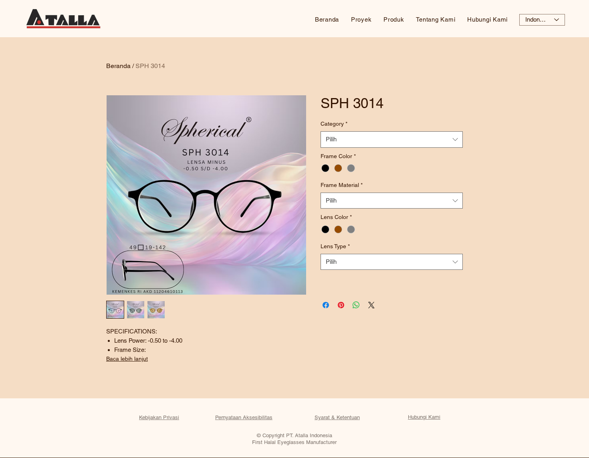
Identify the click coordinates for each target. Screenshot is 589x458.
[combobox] (392, 139)
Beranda (118, 66)
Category (334, 124)
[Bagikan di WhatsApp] (356, 305)
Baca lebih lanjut (127, 359)
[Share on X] (371, 305)
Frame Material (342, 185)
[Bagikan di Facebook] (326, 305)
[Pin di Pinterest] (341, 305)
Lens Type (335, 246)
